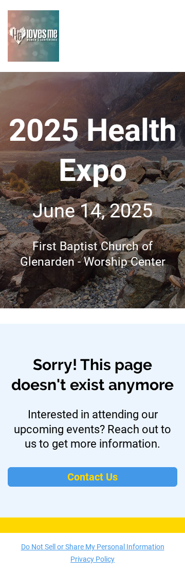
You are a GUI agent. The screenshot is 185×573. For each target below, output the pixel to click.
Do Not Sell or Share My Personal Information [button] (92, 547)
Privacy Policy (92, 559)
